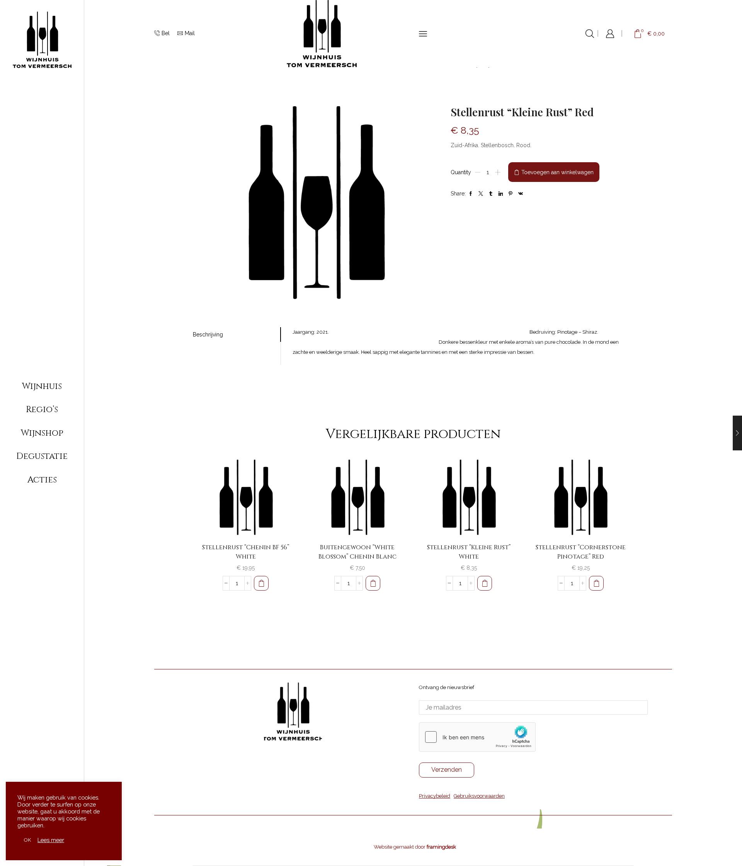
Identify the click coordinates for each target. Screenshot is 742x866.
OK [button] (27, 840)
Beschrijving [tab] (208, 334)
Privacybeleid (434, 796)
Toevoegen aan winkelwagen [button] (279, 521)
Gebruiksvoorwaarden (479, 796)
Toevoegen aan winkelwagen (557, 172)
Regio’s (42, 409)
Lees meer (50, 840)
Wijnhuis (42, 386)
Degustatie (42, 456)
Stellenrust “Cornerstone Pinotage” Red (581, 552)
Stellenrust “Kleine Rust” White (469, 552)
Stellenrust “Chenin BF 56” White (245, 552)
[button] (261, 583)
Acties (42, 480)
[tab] (237, 334)
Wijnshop (42, 433)
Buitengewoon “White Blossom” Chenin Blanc (357, 552)
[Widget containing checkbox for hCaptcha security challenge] (477, 737)
